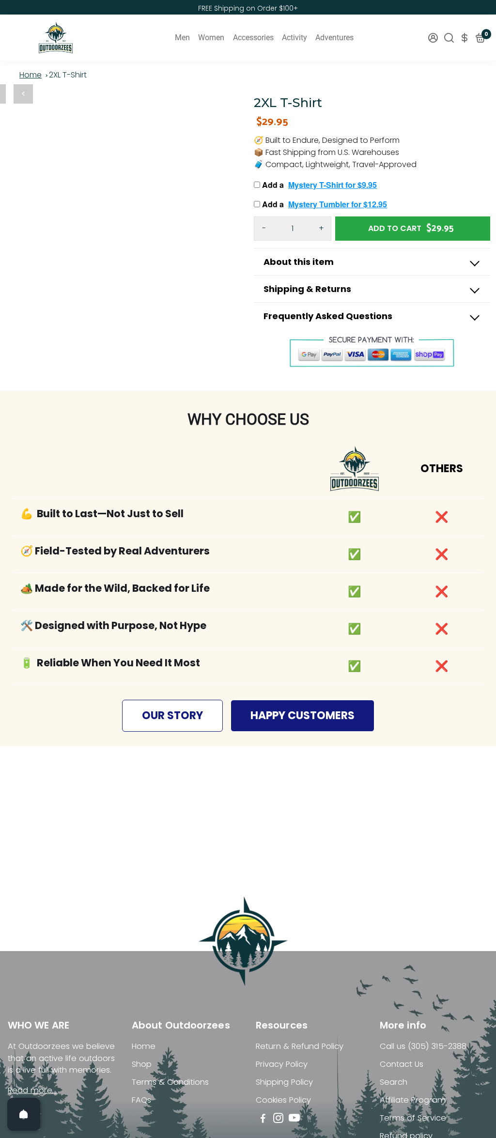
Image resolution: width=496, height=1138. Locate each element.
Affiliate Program (413, 1100)
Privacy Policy (282, 1064)
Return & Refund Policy (299, 1046)
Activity (294, 37)
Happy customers (302, 715)
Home (30, 74)
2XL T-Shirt (68, 74)
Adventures (334, 37)
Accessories (253, 37)
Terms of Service (413, 1117)
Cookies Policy (283, 1100)
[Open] (23, 1114)
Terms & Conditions (170, 1082)
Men (182, 37)
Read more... (32, 1090)
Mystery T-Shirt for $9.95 (332, 184)
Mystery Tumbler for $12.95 (337, 204)
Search (393, 1082)
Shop (142, 1064)
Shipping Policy (284, 1082)
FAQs (141, 1100)
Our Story (172, 715)
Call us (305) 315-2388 (423, 1046)
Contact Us (401, 1064)
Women (211, 37)
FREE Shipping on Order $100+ (248, 8)
